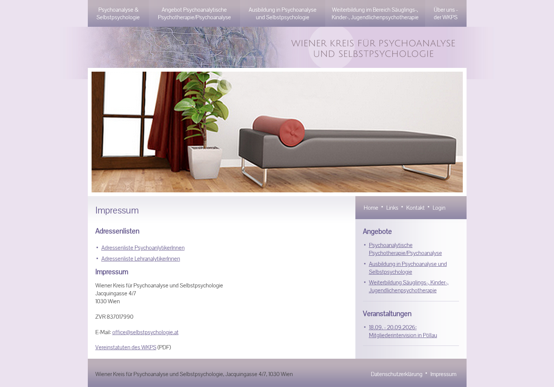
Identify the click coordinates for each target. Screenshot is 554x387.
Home (371, 207)
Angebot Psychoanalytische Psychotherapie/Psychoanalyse (194, 13)
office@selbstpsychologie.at (145, 332)
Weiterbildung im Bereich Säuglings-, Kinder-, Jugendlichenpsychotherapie (375, 13)
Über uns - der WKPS (446, 13)
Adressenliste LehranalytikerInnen (140, 258)
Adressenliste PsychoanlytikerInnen (143, 247)
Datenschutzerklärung (396, 374)
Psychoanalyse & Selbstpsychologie (118, 13)
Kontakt (415, 207)
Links (392, 207)
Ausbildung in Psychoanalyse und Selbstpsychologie (283, 13)
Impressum (443, 374)
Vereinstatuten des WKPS (125, 347)
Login (439, 207)
